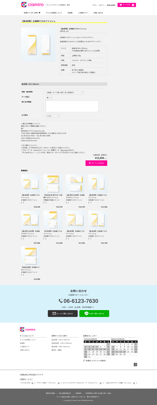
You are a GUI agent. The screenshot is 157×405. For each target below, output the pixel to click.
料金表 (70, 13)
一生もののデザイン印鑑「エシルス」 (118, 383)
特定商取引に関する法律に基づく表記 (98, 393)
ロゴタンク (67, 152)
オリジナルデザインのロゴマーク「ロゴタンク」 (81, 383)
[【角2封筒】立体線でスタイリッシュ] (75, 219)
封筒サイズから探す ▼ (32, 13)
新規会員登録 (111, 5)
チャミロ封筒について (54, 13)
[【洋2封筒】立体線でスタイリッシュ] (52, 219)
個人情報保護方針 (65, 393)
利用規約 (78, 393)
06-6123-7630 (81, 301)
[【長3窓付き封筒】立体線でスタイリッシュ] (75, 183)
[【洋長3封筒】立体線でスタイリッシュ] (30, 256)
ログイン (102, 5)
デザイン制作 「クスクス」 (47, 383)
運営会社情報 (50, 393)
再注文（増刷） (57, 350)
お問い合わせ (98, 13)
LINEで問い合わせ (96, 313)
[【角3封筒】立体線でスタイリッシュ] (30, 183)
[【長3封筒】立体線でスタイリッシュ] (97, 219)
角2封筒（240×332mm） (61, 346)
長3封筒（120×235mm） (61, 340)
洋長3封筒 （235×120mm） (62, 343)
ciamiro (36, 4)
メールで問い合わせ (64, 313)
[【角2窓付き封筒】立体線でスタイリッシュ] (30, 219)
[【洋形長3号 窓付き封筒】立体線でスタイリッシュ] (52, 183)
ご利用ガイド (83, 13)
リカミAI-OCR (25, 383)
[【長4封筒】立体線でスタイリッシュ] (97, 183)
